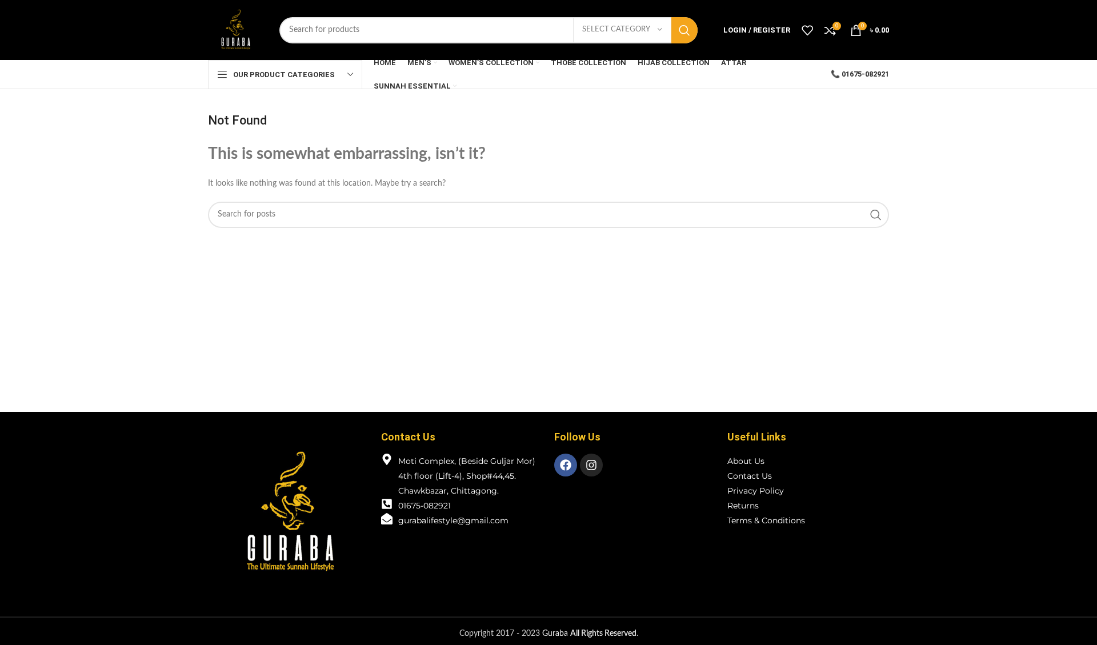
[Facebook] (565, 465)
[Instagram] (591, 465)
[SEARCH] (684, 30)
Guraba (589, 634)
